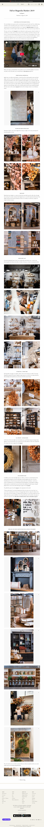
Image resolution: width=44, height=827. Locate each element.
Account (33, 795)
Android (26, 815)
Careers (23, 798)
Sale (2, 802)
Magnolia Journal (25, 793)
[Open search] (29, 4)
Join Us (36, 4)
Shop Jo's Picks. (25, 1)
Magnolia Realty (24, 795)
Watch (23, 802)
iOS (17, 815)
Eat (12, 795)
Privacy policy (32, 825)
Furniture (3, 795)
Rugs (3, 799)
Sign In (32, 4)
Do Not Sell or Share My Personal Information (22, 826)
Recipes (23, 801)
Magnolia (13, 825)
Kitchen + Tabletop (5, 798)
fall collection (26, 71)
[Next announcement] (42, 1)
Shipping (33, 798)
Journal (17, 86)
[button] (2, 4)
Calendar (13, 798)
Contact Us (34, 793)
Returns (33, 799)
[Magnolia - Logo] (22, 4)
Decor (3, 796)
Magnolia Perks (24, 796)
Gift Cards (4, 801)
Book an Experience (15, 799)
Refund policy (18, 825)
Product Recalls (34, 801)
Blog (23, 799)
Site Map (33, 802)
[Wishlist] (39, 4)
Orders (33, 796)
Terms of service (25, 825)
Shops (13, 793)
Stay (13, 796)
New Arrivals (4, 793)
